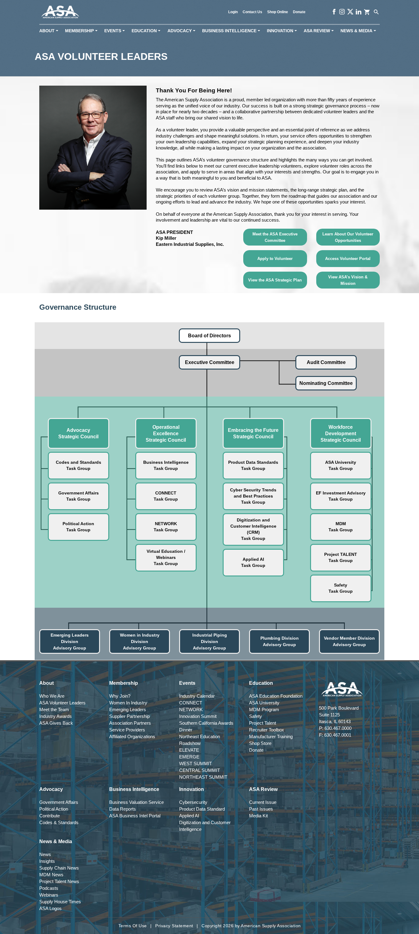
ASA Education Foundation (275, 696)
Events (115, 30)
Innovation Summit (198, 716)
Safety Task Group (341, 588)
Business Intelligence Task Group (166, 465)
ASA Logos (50, 908)
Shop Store (260, 743)
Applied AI (189, 815)
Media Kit (258, 815)
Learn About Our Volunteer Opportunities (347, 237)
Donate (299, 12)
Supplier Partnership (129, 716)
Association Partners (130, 723)
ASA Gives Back (56, 723)
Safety (255, 716)
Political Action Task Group (78, 526)
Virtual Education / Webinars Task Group (166, 557)
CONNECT (190, 702)
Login (233, 12)
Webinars (48, 894)
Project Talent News (59, 881)
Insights (47, 861)
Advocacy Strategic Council (78, 433)
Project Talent (262, 723)
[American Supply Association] (60, 12)
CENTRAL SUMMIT (199, 770)
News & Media (359, 30)
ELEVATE (189, 750)
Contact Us (252, 12)
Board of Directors (209, 335)
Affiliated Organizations (132, 736)
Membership (82, 30)
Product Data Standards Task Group (253, 465)
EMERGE (189, 756)
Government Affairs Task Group (78, 496)
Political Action (53, 809)
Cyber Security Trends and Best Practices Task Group (253, 496)
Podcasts (48, 888)
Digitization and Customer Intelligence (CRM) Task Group (253, 529)
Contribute (49, 815)
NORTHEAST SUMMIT (203, 777)
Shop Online (277, 12)
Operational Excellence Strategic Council (166, 433)
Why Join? (119, 696)
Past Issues (261, 809)
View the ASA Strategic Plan (275, 280)
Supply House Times (60, 901)
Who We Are (51, 696)
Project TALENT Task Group (340, 557)
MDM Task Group (341, 526)
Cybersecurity (193, 802)
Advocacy (182, 30)
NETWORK (191, 709)
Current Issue (262, 802)
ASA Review (320, 30)
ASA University (264, 702)
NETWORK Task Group (166, 526)
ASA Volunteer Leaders (62, 702)
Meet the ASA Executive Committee (275, 237)
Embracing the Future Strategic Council (253, 433)
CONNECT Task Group (166, 496)
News (45, 854)
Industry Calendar (197, 696)
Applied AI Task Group (253, 562)
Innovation (283, 30)
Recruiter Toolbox (266, 729)
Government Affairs (58, 802)
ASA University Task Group (340, 465)
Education (147, 30)
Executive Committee (209, 362)
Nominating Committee (326, 383)
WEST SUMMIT (195, 763)
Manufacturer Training (271, 736)
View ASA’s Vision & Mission (347, 280)
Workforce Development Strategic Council (341, 433)
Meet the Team (54, 709)
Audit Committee (326, 362)
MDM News (51, 874)
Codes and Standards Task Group (78, 465)
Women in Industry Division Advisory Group (140, 641)
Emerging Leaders (127, 709)
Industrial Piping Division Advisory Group (209, 641)
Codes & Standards (59, 822)
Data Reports (122, 809)
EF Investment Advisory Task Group (341, 496)
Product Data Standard (202, 809)
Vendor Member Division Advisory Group (349, 641)
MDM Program (264, 709)
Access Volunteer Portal (348, 258)
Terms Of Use (132, 925)
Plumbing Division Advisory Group (279, 641)
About (50, 30)
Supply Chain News (59, 867)
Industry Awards (55, 716)
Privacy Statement (174, 925)
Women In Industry (128, 702)
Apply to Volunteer (275, 258)
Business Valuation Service (136, 802)
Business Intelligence (232, 30)
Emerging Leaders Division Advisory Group (70, 641)
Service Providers (127, 729)
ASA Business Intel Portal (134, 815)
